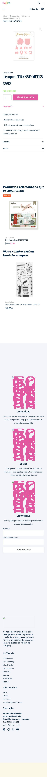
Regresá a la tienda (12, 20)
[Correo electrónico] (17, 729)
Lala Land (24, 16)
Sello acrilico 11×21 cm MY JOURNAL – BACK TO (22, 304)
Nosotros (6, 699)
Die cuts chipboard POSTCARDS (16, 240)
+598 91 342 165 (12, 722)
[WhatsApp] (13, 729)
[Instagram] (8, 729)
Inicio (5, 16)
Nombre (6, 528)
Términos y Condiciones (12, 702)
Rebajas (6, 681)
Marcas (6, 675)
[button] (44, 3)
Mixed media (8, 665)
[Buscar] (38, 3)
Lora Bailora (8, 72)
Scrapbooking (8, 661)
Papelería (6, 671)
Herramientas (8, 668)
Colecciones (14, 16)
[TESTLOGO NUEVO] (6, 3)
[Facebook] (4, 729)
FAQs (5, 692)
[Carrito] (42, 9)
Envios (5, 695)
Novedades (7, 678)
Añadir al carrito (25, 97)
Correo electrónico (10, 537)
